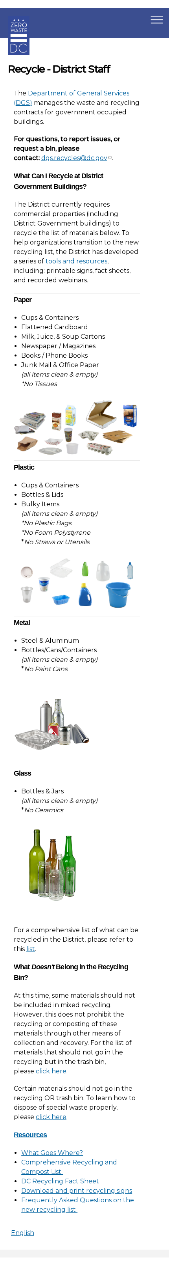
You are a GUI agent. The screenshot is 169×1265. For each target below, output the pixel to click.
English (22, 1233)
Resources (30, 1135)
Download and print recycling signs (76, 1190)
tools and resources (76, 261)
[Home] (18, 61)
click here (51, 1071)
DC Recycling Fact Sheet (60, 1181)
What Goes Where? (52, 1153)
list (30, 949)
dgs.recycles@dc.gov (74, 158)
